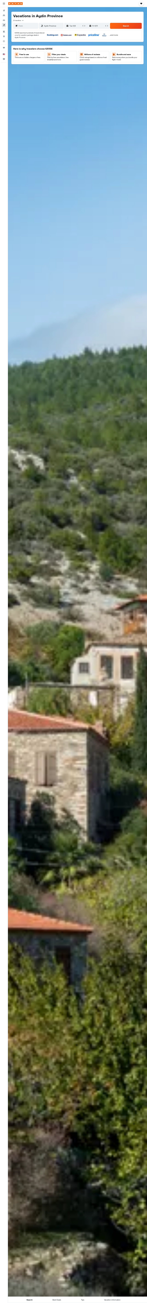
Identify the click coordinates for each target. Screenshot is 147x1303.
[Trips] (4, 47)
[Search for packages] (4, 25)
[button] (3, 3)
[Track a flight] (4, 41)
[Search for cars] (4, 20)
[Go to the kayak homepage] (15, 3)
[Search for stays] (4, 15)
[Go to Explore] (4, 36)
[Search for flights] (4, 10)
